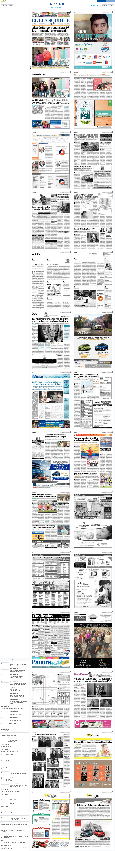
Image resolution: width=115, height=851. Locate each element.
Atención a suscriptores (96, 5)
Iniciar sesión (110, 5)
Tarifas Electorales (101, 0)
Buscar (10, 5)
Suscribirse (104, 5)
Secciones (4, 5)
